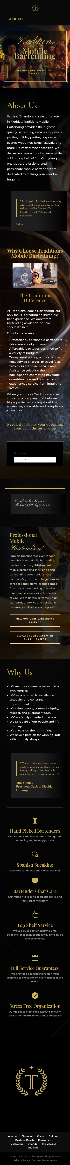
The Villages (49, 1143)
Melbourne (16, 1143)
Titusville (33, 1147)
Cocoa (40, 1136)
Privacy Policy (22, 1160)
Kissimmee (44, 1140)
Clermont (27, 1136)
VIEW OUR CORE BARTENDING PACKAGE (35, 620)
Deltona (53, 1136)
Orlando (32, 1143)
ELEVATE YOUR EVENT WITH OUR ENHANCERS (35, 637)
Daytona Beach (24, 1140)
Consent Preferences (44, 1160)
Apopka (12, 1136)
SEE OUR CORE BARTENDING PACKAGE (35, 72)
